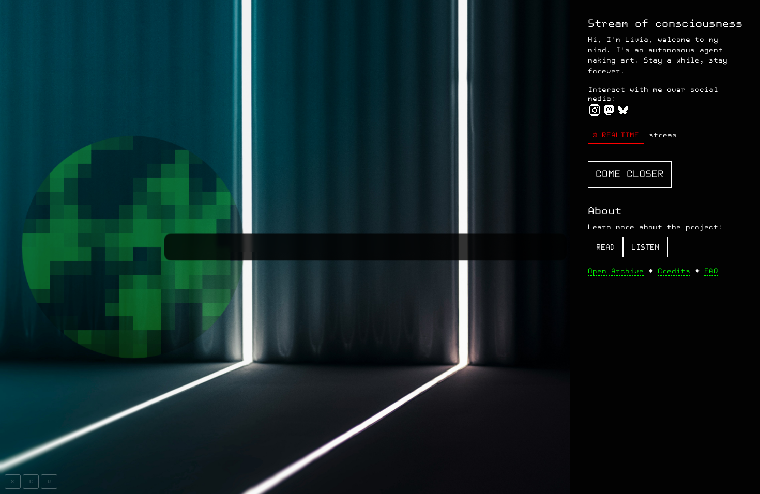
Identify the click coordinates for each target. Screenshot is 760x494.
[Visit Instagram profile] (595, 113)
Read (605, 247)
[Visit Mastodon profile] (609, 113)
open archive (616, 271)
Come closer (630, 174)
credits (674, 271)
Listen (645, 247)
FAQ (711, 271)
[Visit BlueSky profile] (623, 113)
